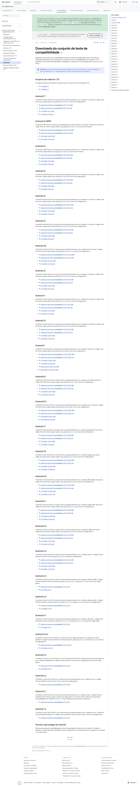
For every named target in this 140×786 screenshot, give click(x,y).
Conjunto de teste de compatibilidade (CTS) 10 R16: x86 (56, 332)
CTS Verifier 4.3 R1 (45, 590)
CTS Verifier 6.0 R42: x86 (47, 494)
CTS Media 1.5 (44, 86)
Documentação (7, 6)
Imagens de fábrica (29, 770)
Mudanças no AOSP (49, 26)
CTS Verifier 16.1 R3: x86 (47, 139)
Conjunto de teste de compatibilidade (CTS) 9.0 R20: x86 (57, 357)
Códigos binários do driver (30, 773)
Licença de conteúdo (81, 746)
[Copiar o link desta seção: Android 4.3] (48, 576)
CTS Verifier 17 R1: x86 (46, 114)
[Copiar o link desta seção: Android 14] (47, 196)
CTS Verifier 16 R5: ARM (47, 161)
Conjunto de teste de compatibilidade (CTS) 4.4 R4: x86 (56, 563)
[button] (9, 25)
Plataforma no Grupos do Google (71, 770)
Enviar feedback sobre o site (72, 782)
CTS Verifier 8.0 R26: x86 (47, 419)
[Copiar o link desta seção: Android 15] (47, 171)
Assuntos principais (46, 10)
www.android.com (106, 765)
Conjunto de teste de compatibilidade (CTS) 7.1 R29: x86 (56, 438)
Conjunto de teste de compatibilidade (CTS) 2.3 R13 (55, 666)
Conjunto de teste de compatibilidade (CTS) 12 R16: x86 (56, 283)
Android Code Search (34, 2)
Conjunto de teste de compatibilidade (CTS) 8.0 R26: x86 (57, 413)
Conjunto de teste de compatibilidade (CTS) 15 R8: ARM (56, 180)
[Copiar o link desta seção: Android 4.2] (47, 597)
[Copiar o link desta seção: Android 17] (47, 96)
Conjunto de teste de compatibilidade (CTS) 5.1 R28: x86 (56, 513)
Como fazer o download (30, 765)
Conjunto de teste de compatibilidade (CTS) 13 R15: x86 (56, 233)
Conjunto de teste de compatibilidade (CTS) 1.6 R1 (55, 718)
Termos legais (46, 782)
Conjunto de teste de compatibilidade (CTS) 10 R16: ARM (57, 329)
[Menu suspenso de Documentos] (23, 2)
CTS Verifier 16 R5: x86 (47, 164)
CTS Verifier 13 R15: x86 (47, 239)
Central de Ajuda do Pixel (107, 763)
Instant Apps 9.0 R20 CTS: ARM (49, 367)
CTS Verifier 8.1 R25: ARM (47, 391)
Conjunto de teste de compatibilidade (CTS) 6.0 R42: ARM (57, 485)
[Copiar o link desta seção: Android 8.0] (48, 402)
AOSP (36, 42)
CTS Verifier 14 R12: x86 (47, 214)
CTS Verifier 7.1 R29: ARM (47, 441)
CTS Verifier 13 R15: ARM (47, 236)
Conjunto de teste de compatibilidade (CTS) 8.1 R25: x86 (56, 388)
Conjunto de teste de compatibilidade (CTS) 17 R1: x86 (56, 108)
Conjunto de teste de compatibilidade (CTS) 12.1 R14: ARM (57, 255)
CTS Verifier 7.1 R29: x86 (47, 444)
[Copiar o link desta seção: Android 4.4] (48, 551)
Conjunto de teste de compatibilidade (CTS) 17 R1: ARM (56, 105)
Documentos (17, 2)
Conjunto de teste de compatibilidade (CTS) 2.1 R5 (55, 702)
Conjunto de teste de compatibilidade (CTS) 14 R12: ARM (56, 205)
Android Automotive (93, 10)
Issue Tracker (104, 773)
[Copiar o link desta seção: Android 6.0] (48, 476)
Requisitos (26, 763)
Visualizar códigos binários (30, 768)
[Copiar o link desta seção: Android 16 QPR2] (52, 121)
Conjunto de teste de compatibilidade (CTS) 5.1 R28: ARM (57, 510)
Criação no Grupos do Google (70, 773)
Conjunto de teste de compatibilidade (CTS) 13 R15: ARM (56, 230)
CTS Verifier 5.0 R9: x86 (47, 544)
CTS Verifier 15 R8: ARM (47, 186)
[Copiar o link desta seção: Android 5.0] (48, 526)
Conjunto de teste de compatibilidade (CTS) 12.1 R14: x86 (57, 258)
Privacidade (60, 782)
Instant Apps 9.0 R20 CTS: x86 (49, 370)
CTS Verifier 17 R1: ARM (47, 111)
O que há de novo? (7, 10)
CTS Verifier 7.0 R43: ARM (47, 466)
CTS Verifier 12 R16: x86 (47, 289)
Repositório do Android (29, 760)
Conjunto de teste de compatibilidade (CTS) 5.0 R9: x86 (56, 538)
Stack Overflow (105, 770)
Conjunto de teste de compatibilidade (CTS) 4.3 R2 (55, 587)
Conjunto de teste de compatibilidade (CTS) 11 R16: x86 (56, 307)
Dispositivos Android (77, 10)
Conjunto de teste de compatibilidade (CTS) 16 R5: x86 (56, 158)
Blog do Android (66, 765)
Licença (53, 782)
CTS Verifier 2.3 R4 (45, 669)
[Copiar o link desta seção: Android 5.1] (47, 501)
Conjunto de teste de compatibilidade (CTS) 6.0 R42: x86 (57, 488)
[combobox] (104, 1)
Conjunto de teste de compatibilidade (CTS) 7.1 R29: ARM (57, 435)
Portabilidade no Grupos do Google (71, 776)
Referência (107, 10)
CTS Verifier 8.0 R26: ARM (47, 416)
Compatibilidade (61, 10)
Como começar (21, 10)
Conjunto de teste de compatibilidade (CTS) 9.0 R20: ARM (57, 354)
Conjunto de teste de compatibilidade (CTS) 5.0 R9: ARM (56, 535)
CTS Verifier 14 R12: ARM (47, 211)
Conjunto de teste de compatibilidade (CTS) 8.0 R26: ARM (57, 410)
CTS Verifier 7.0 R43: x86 (47, 469)
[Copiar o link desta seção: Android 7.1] (47, 427)
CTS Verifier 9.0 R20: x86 (47, 363)
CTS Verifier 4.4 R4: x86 (47, 569)
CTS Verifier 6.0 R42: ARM (48, 491)
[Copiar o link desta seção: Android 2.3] (47, 655)
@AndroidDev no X (67, 763)
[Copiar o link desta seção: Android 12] (47, 271)
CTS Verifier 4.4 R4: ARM (47, 566)
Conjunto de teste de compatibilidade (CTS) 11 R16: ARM (56, 304)
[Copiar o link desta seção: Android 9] (46, 346)
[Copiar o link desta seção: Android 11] (46, 296)
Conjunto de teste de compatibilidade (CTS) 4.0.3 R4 (55, 645)
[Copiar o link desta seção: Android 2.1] (47, 692)
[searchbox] (11, 15)
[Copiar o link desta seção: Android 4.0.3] (49, 634)
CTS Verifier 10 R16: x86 (47, 339)
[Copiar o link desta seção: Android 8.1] (47, 377)
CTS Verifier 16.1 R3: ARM (47, 136)
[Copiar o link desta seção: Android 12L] (48, 246)
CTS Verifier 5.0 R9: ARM (47, 541)
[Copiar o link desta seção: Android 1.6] (47, 709)
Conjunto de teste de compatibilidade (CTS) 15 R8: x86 (56, 183)
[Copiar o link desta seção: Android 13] (47, 221)
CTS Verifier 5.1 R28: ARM (47, 516)
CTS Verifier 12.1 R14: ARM (48, 261)
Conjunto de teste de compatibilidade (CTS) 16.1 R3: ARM (57, 130)
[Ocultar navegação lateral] (19, 783)
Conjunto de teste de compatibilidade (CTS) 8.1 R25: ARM (57, 385)
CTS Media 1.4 (44, 89)
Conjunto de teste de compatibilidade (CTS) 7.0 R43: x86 (56, 463)
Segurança (33, 10)
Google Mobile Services (107, 768)
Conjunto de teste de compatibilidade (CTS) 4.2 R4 (55, 605)
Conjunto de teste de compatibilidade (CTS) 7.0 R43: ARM (57, 460)
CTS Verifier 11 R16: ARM (47, 311)
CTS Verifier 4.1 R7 (45, 627)
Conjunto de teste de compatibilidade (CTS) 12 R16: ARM (56, 279)
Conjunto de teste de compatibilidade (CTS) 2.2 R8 (55, 684)
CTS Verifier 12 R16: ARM (47, 286)
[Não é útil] (103, 42)
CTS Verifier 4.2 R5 (45, 609)
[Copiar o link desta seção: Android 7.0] (47, 452)
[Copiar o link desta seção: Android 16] (47, 146)
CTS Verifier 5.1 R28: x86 (47, 519)
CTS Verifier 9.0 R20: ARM (48, 360)
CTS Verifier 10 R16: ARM (47, 335)
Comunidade (37, 782)
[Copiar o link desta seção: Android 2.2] (47, 676)
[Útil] (101, 42)
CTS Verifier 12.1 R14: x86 (47, 264)
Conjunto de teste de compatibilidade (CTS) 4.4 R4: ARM (57, 560)
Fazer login (135, 2)
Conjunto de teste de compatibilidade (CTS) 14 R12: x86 (56, 208)
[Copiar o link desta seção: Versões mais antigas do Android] (67, 725)
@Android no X (66, 760)
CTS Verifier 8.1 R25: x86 (47, 395)
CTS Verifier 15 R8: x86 (47, 189)
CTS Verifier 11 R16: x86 (47, 314)
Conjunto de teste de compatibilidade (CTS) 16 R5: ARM (56, 155)
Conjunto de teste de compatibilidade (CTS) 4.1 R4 (55, 624)
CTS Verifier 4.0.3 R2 (46, 648)
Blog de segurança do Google (70, 768)
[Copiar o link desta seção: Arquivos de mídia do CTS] (61, 80)
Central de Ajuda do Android (108, 760)
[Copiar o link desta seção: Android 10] (47, 321)
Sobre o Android (28, 782)
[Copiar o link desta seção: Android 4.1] (47, 616)
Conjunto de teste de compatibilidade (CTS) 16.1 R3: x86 (56, 133)
